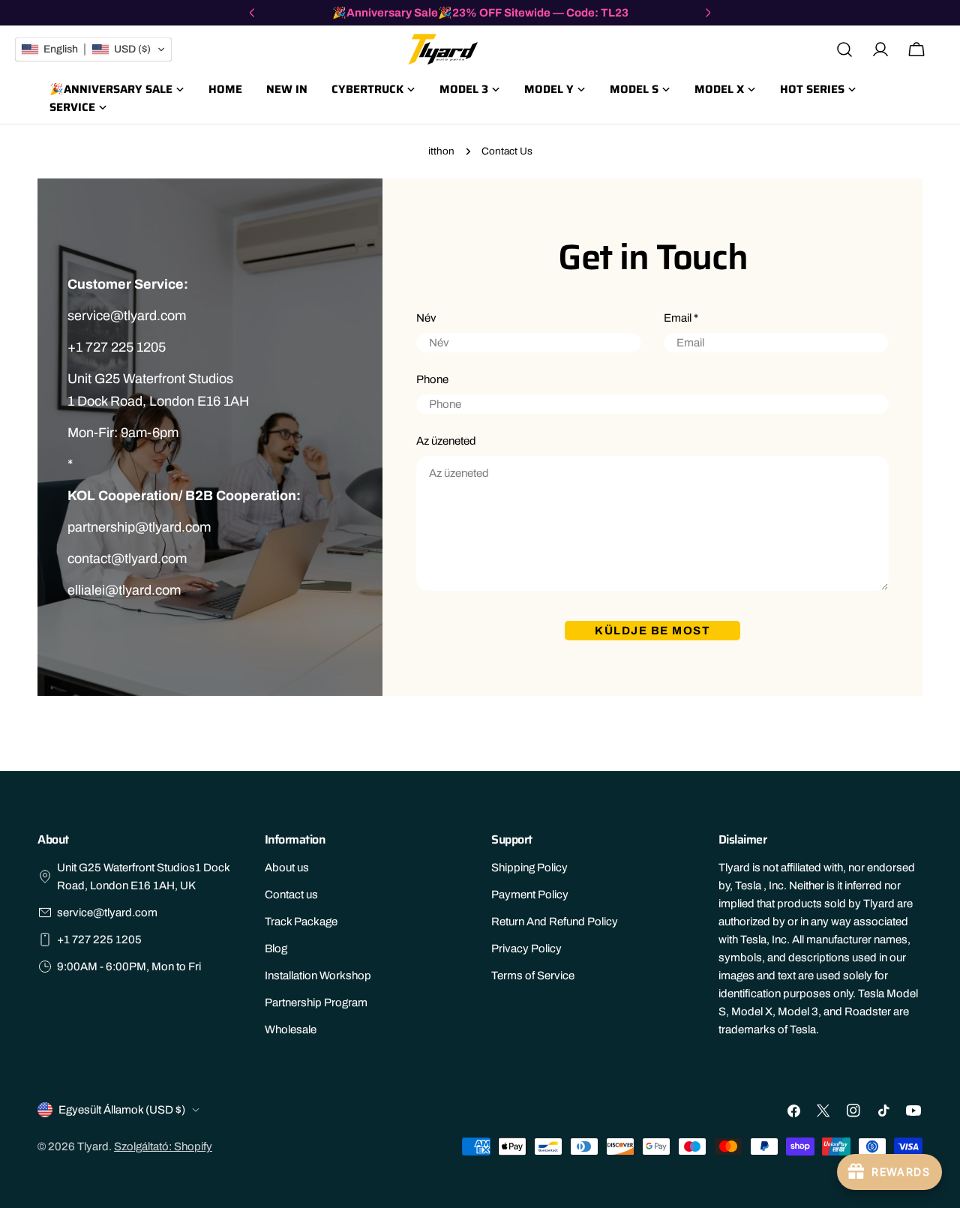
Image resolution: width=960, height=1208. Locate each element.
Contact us (291, 895)
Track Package (301, 922)
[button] (93, 49)
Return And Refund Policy (554, 922)
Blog (276, 949)
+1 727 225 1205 (99, 940)
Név (426, 318)
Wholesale (290, 1030)
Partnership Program (316, 1003)
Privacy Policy (526, 949)
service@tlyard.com (107, 913)
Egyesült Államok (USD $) (121, 1110)
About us (287, 868)
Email (681, 318)
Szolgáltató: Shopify (163, 1147)
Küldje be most (652, 631)
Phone (432, 379)
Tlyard (93, 1147)
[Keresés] (845, 49)
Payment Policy (529, 895)
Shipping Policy (529, 868)
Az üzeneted (446, 441)
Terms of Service (532, 976)
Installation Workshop (318, 976)
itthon (441, 151)
